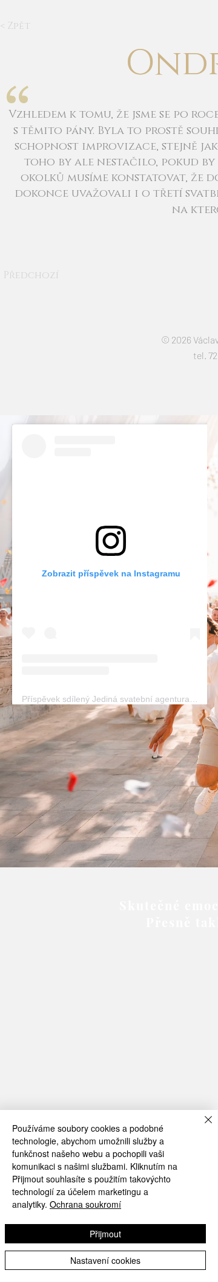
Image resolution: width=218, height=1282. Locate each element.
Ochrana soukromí (85, 1204)
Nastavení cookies (105, 1260)
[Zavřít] (201, 1126)
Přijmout (105, 1234)
